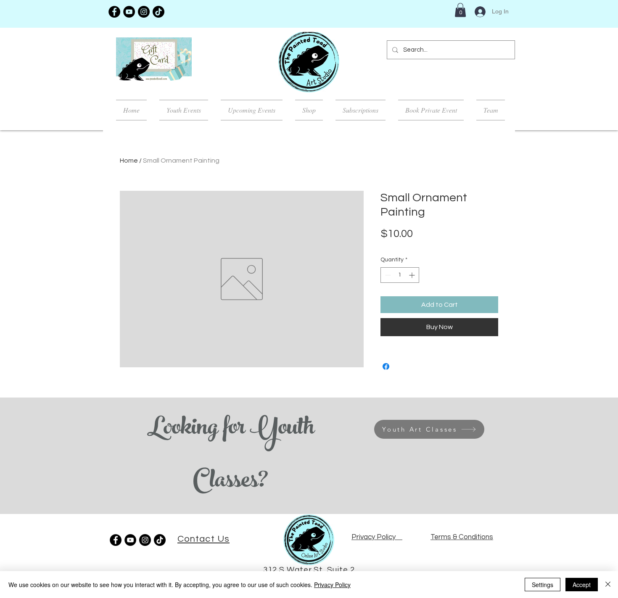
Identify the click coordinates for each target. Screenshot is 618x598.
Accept (582, 584)
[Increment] (412, 275)
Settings (542, 584)
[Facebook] (114, 12)
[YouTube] (129, 12)
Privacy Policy (332, 584)
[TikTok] (158, 12)
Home (129, 160)
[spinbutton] (399, 275)
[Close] (608, 584)
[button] (460, 10)
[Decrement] (387, 275)
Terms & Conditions (461, 537)
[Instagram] (144, 12)
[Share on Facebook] (386, 366)
